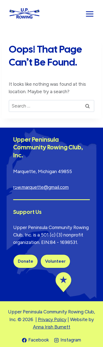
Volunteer (55, 261)
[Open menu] (89, 14)
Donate (25, 261)
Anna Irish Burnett (51, 327)
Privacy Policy (52, 319)
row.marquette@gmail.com (41, 187)
